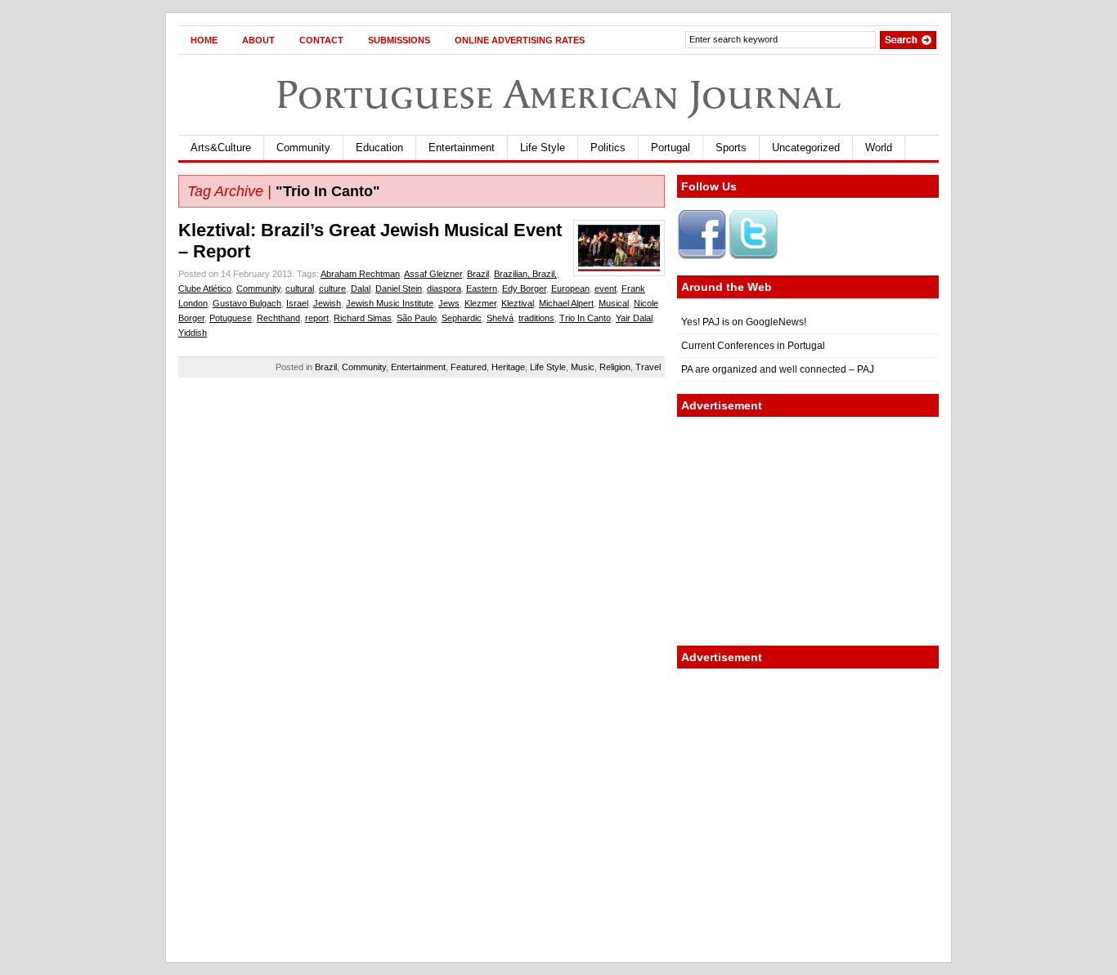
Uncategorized (806, 147)
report (317, 318)
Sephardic (462, 318)
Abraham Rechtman (360, 274)
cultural (299, 288)
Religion (614, 367)
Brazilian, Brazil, (525, 274)
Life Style (542, 147)
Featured (469, 367)
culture (332, 288)
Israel (297, 303)
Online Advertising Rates (520, 40)
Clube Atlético (204, 288)
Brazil (478, 274)
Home (204, 40)
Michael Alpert (566, 303)
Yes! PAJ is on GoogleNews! (743, 322)
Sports (731, 147)
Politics (608, 147)
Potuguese (230, 318)
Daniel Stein (398, 288)
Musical (614, 303)
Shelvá (500, 318)
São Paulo (417, 318)
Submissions (399, 40)
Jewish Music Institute (389, 303)
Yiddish (192, 333)
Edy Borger (524, 288)
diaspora (444, 288)
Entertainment (461, 147)
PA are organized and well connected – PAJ (777, 369)
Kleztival (517, 303)
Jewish (327, 303)
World (878, 147)
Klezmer (480, 303)
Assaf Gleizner (433, 274)
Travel (648, 367)
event (605, 288)
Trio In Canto (585, 318)
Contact (321, 40)
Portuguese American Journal (558, 94)
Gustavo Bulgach (247, 303)
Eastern (481, 288)
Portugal (670, 147)
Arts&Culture (221, 147)
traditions (536, 318)
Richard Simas (363, 318)
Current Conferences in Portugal (753, 345)
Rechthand (278, 318)
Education (379, 147)
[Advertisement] (808, 531)
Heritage (508, 367)
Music (582, 367)
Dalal (360, 288)
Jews (449, 303)
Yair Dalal (634, 318)
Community (303, 147)
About (258, 40)
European (570, 288)
